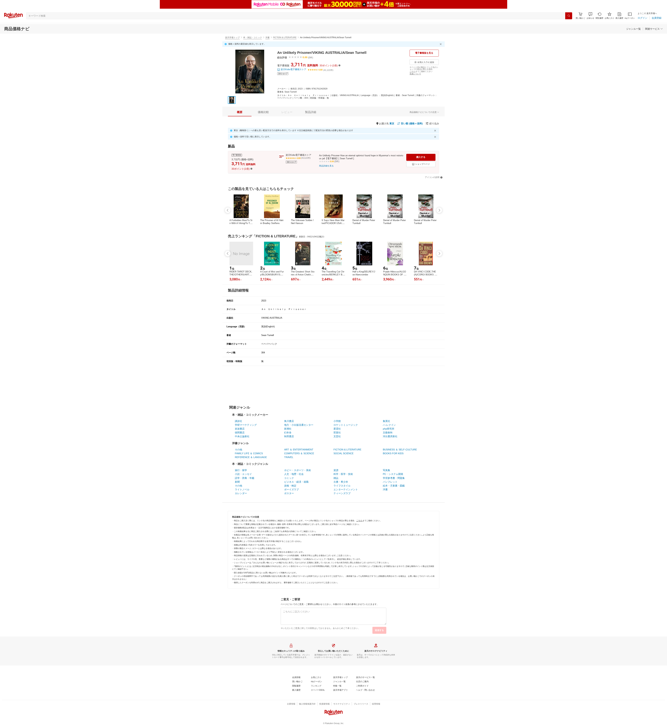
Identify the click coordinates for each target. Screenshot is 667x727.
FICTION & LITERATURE (285, 37)
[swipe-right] (439, 210)
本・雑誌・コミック (252, 37)
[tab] (240, 112)
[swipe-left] (227, 210)
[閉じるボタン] (441, 44)
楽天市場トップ (232, 37)
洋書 (267, 37)
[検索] (568, 15)
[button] (590, 15)
